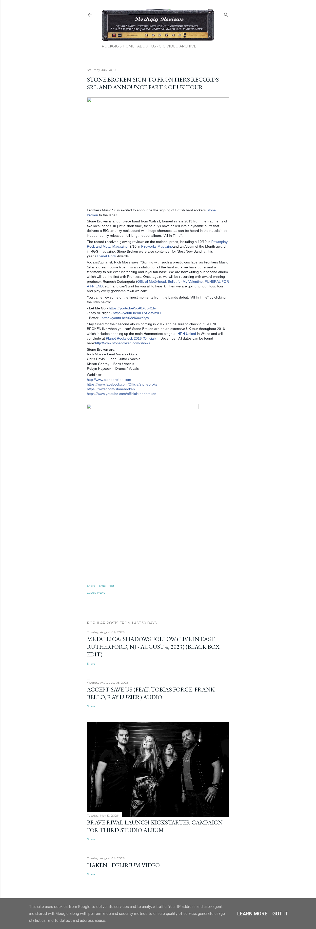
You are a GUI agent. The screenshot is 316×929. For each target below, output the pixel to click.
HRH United (187, 334)
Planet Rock (106, 256)
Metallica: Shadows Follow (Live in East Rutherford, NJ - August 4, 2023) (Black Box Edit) (153, 646)
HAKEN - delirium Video (123, 865)
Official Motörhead (151, 281)
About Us (146, 46)
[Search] (226, 14)
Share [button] (91, 585)
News (101, 592)
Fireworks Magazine (157, 246)
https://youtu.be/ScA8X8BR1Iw (133, 308)
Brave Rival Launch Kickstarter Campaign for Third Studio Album (155, 826)
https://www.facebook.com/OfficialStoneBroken (123, 384)
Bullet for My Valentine (185, 281)
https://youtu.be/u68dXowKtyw (125, 318)
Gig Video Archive (177, 46)
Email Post (106, 585)
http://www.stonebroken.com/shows (122, 343)
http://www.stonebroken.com (109, 380)
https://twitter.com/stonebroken (111, 389)
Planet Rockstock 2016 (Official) (131, 338)
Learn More (252, 914)
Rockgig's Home (118, 46)
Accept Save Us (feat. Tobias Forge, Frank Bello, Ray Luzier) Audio (151, 693)
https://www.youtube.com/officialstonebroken (121, 394)
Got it (280, 914)
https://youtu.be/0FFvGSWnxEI (137, 313)
